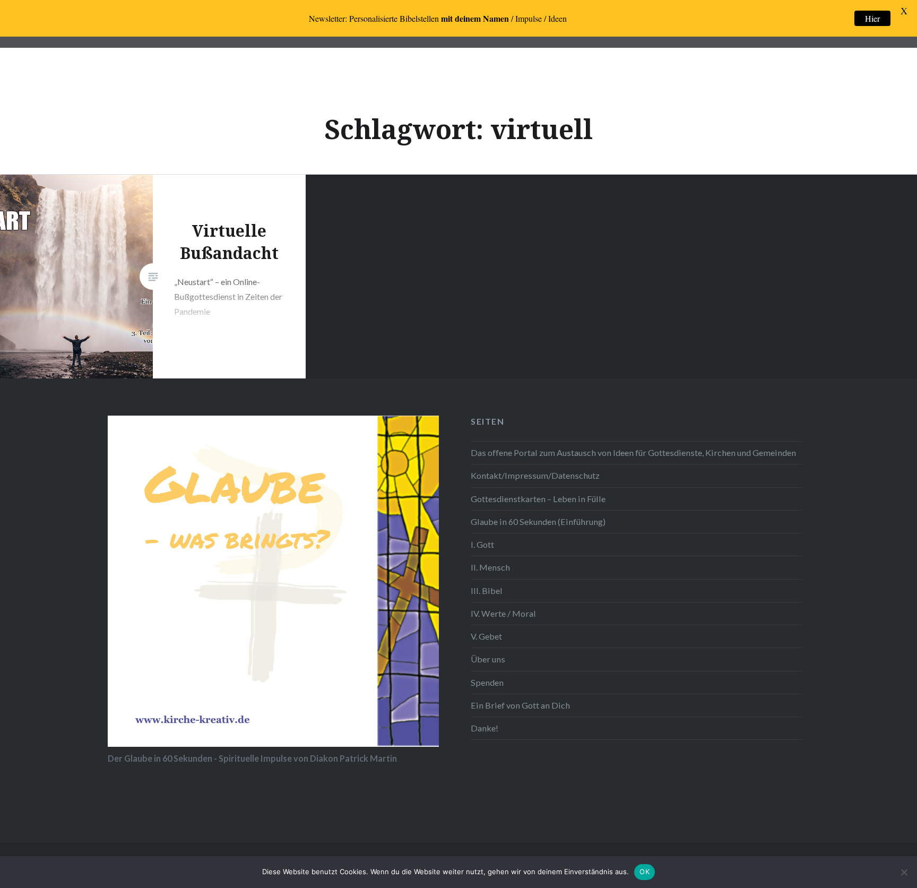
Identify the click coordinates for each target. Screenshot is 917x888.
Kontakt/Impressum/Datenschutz (535, 475)
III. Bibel (487, 590)
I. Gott (482, 544)
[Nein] (903, 872)
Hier (872, 18)
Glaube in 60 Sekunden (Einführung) (538, 521)
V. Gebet (486, 636)
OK (644, 871)
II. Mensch (490, 567)
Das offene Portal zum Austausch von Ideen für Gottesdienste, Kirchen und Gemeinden (633, 452)
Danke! (484, 728)
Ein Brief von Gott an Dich (520, 705)
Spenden (487, 682)
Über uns (488, 659)
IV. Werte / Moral (503, 613)
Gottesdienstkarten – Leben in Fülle (538, 499)
